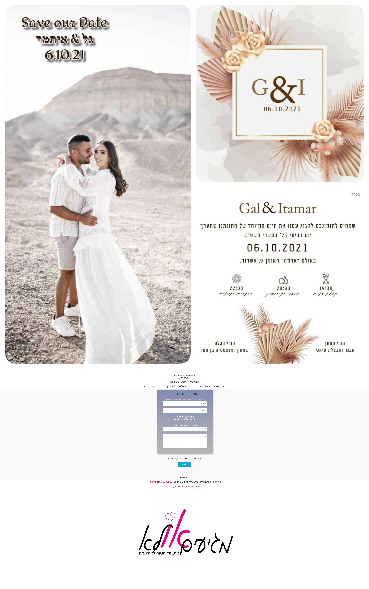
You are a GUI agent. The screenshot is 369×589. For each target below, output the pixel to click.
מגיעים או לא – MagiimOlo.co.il (184, 486)
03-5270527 (165, 482)
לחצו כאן (152, 482)
